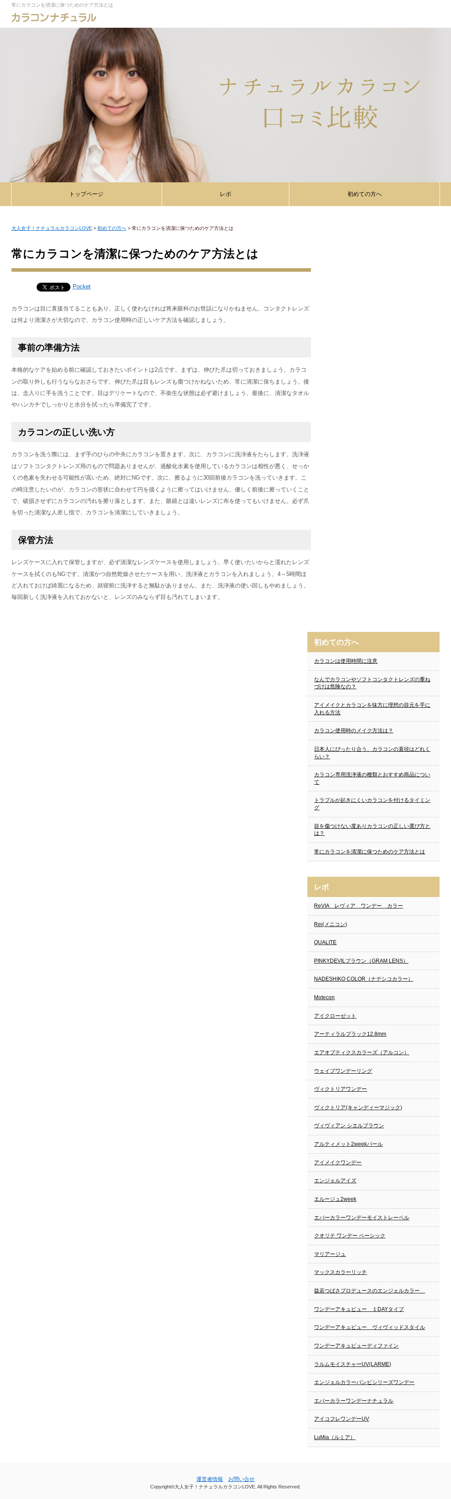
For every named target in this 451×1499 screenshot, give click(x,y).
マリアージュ (330, 1254)
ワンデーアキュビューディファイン (356, 1346)
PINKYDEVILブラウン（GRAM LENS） (361, 961)
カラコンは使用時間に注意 (345, 661)
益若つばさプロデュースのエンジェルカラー (369, 1291)
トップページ (86, 194)
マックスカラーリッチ (340, 1272)
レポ (225, 194)
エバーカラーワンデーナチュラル (353, 1401)
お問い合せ (241, 1479)
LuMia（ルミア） (334, 1437)
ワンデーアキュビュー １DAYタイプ (359, 1309)
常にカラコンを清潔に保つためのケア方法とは (369, 852)
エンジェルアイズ (335, 1181)
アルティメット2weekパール (348, 1144)
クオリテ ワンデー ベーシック (349, 1236)
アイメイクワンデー (338, 1162)
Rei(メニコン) (330, 924)
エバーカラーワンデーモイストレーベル (361, 1218)
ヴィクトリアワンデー (340, 1089)
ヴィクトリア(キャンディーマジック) (358, 1107)
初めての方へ (364, 194)
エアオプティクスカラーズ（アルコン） (361, 1052)
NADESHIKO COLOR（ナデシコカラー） (363, 979)
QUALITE (325, 942)
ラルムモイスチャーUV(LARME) (352, 1364)
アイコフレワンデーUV (341, 1419)
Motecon (324, 997)
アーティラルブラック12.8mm (350, 1034)
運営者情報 (209, 1479)
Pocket (82, 286)
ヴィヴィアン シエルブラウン (349, 1125)
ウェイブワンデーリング (343, 1071)
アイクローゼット (335, 1016)
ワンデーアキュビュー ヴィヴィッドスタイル (369, 1327)
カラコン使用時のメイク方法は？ (353, 730)
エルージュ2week (335, 1199)
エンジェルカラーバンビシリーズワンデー (364, 1382)
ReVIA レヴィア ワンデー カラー (358, 906)
